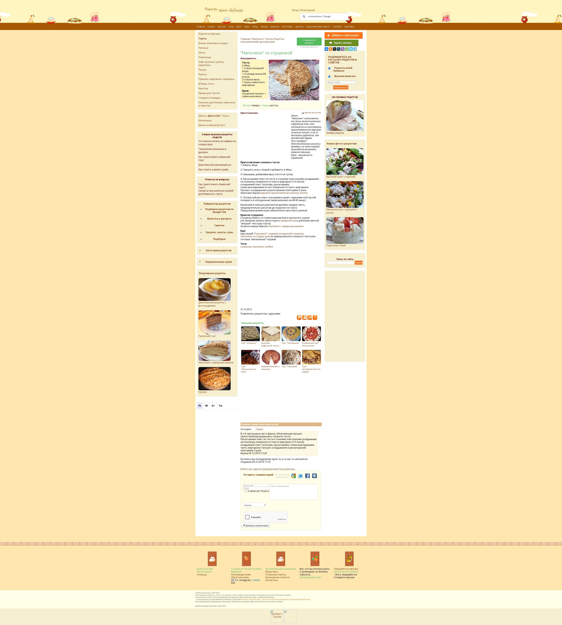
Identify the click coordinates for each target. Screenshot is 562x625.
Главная (201, 26)
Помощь (202, 574)
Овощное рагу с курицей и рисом (341, 211)
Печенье (203, 47)
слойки (269, 246)
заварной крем (289, 220)
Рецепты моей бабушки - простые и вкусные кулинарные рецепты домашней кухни (275, 599)
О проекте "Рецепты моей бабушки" (246, 570)
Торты (269, 39)
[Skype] (351, 49)
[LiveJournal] (338, 49)
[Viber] (343, 49)
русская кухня (267, 41)
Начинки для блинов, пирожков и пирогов (216, 104)
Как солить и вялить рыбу (213, 169)
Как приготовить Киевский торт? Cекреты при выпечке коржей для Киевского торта (215, 189)
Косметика (271, 580)
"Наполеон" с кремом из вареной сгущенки (279, 233)
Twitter (256, 580)
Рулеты (202, 74)
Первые (259, 429)
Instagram (245, 580)
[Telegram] (355, 49)
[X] (334, 49)
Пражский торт (207, 336)
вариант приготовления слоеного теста (284, 192)
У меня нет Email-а (258, 491)
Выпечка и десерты (219, 218)
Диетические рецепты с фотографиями (212, 304)
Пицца (202, 69)
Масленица (204, 120)
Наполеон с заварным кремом (285, 226)
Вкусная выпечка (345, 76)
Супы (231, 26)
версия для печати (313, 113)
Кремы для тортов (209, 93)
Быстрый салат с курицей (340, 176)
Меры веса (271, 571)
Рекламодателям (241, 574)
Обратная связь (240, 577)
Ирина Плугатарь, (204, 593)
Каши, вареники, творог (318, 26)
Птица (255, 26)
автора (271, 597)
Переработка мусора (346, 568)
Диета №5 (214, 115)
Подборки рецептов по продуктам (219, 211)
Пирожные (204, 57)
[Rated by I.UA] (290, 622)
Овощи (264, 26)
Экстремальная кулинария (280, 568)
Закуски (221, 26)
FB (232, 580)
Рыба (246, 26)
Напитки (337, 26)
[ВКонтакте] (326, 49)
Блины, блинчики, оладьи (213, 43)
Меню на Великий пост (211, 125)
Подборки (219, 239)
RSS (233, 582)
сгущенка (245, 246)
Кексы (201, 52)
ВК (236, 580)
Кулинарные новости (277, 577)
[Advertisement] (265, 135)
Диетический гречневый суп (214, 164)
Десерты (299, 26)
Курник (202, 391)
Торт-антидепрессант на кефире (311, 369)
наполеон (258, 246)
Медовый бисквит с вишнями (270, 367)
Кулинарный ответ (310, 577)
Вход (295, 10)
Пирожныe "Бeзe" (336, 245)
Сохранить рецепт (309, 41)
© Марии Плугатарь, (210, 606)
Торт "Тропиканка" (291, 343)
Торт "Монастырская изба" (248, 369)
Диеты (202, 115)
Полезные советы (275, 574)
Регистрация (307, 10)
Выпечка (275, 26)
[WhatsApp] (347, 49)
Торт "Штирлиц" (248, 343)
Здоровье (349, 26)
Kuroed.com (260, 601)
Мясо (239, 26)
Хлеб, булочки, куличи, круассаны (211, 63)
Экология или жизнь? (346, 571)
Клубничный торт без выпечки (310, 344)
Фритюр (203, 88)
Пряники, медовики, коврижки (216, 79)
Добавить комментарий (256, 525)
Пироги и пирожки (209, 33)
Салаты (211, 26)
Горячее (219, 225)
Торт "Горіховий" (290, 366)
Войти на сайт (205, 568)
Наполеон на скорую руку (255, 236)
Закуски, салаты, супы (219, 232)
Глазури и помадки (209, 97)
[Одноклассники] (330, 49)
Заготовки (287, 26)
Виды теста (207, 83)
